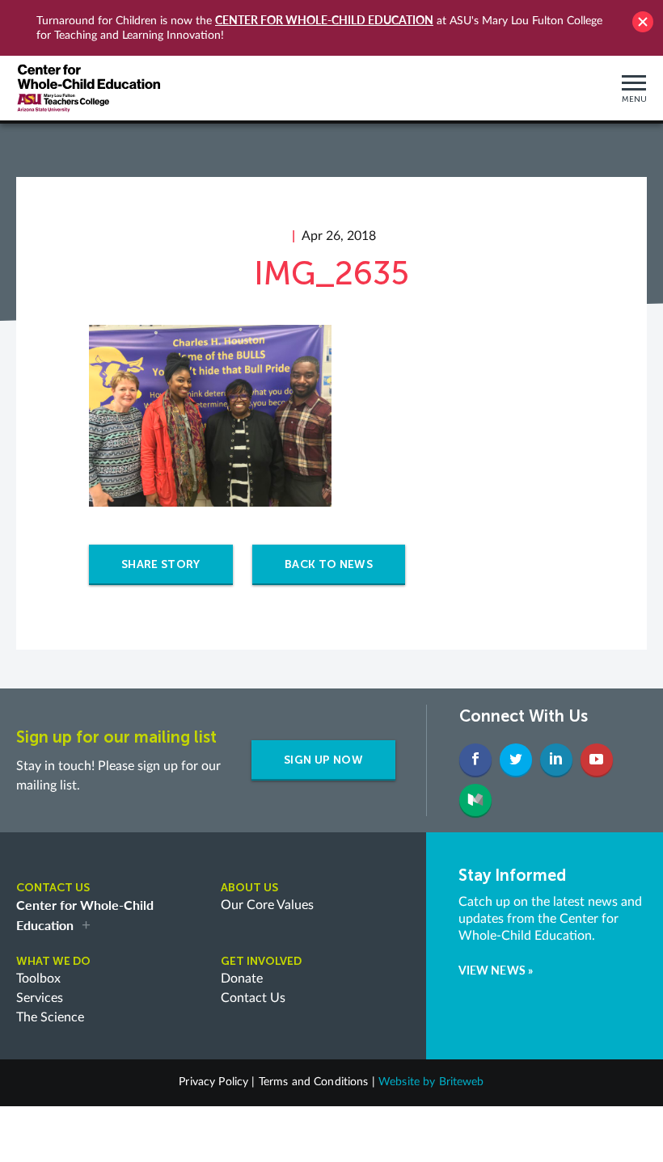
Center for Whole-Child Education (324, 20)
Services (39, 997)
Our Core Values (267, 905)
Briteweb (461, 1082)
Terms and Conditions (314, 1082)
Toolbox (38, 978)
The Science (50, 1017)
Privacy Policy (213, 1082)
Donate (242, 978)
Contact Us (253, 997)
